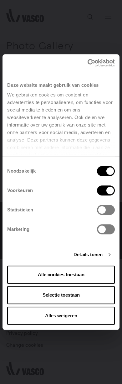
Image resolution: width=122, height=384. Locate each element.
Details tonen (88, 254)
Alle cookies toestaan (61, 274)
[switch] (106, 190)
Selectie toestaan (61, 295)
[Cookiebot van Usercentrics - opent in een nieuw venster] (88, 63)
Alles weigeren (61, 315)
